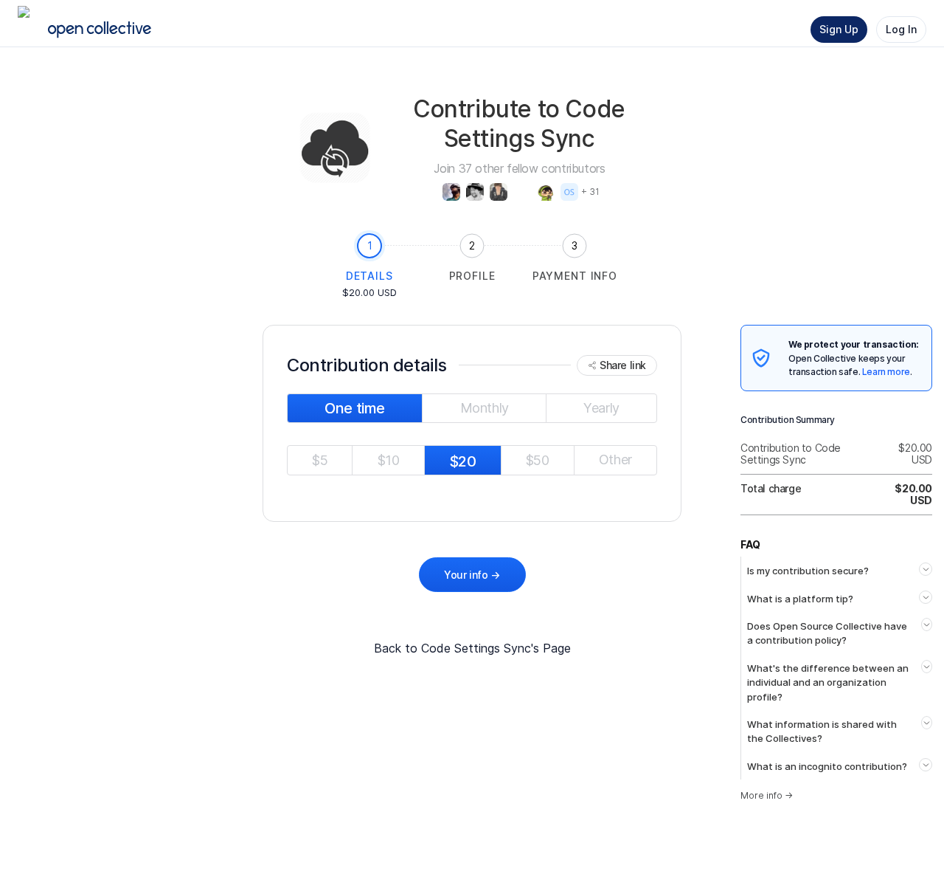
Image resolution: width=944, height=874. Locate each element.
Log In (901, 29)
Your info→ (472, 574)
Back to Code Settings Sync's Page (472, 648)
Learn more (886, 371)
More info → (766, 795)
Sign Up (838, 29)
